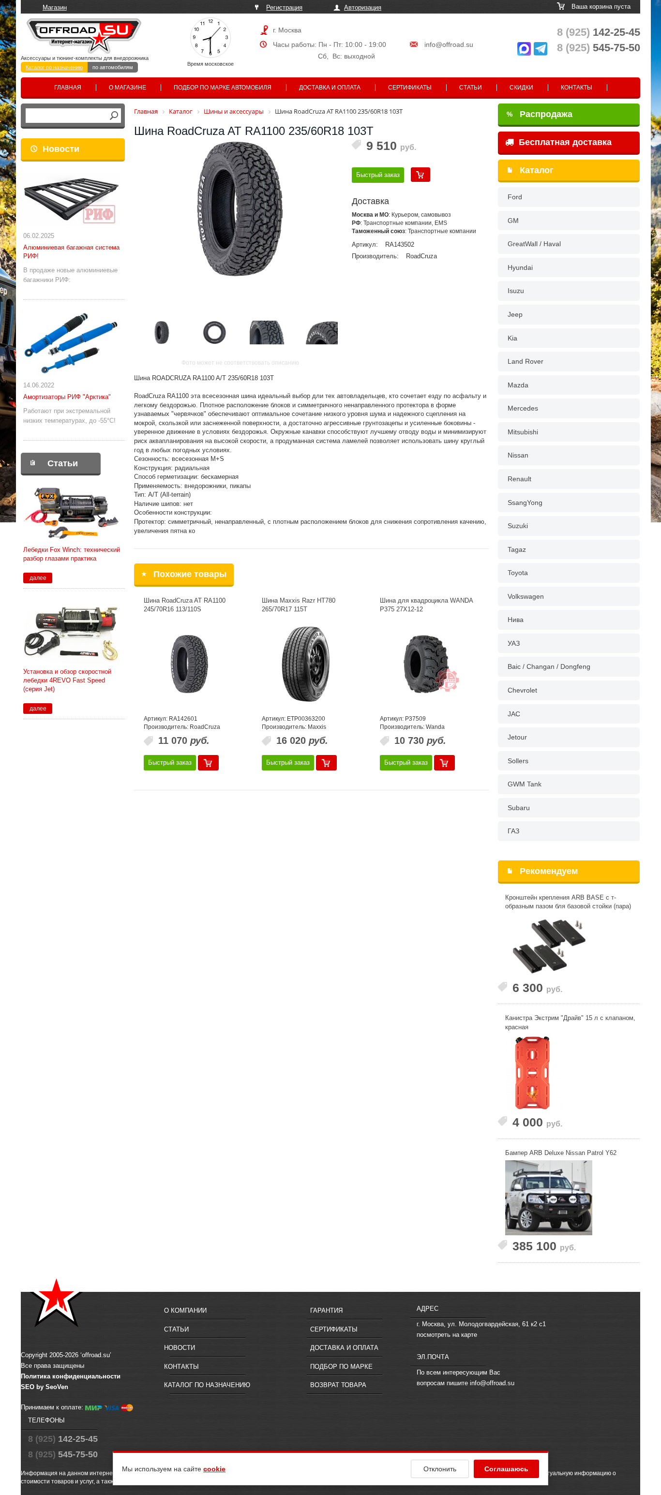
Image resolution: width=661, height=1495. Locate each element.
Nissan (518, 455)
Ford (515, 197)
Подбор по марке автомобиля (222, 87)
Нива (516, 619)
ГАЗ (513, 831)
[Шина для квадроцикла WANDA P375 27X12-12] (426, 664)
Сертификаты (410, 87)
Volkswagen (526, 596)
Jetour (517, 737)
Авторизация (362, 7)
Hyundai (520, 267)
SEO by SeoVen (44, 1387)
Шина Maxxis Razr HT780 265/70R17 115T (298, 605)
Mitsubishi (523, 432)
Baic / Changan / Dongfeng (549, 666)
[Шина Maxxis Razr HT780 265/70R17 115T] (308, 664)
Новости (61, 149)
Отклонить (439, 1469)
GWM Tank (524, 784)
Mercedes (523, 408)
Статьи (470, 87)
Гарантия (326, 1310)
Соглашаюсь (506, 1469)
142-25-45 (598, 32)
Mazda (518, 385)
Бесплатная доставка (564, 142)
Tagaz (517, 549)
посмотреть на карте (447, 1334)
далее (38, 578)
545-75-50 (598, 48)
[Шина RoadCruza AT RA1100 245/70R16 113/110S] (190, 664)
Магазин (55, 7)
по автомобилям (112, 67)
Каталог (537, 170)
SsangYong (525, 502)
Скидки (521, 87)
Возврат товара (338, 1385)
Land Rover (525, 361)
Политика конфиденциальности (70, 1376)
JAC (514, 714)
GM (513, 220)
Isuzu (516, 291)
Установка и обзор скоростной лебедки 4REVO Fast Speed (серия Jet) (67, 680)
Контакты (576, 87)
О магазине (127, 87)
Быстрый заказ (378, 174)
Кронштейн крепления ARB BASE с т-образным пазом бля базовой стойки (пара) (568, 902)
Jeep (515, 314)
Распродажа (539, 114)
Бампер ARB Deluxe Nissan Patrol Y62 (560, 1152)
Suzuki (518, 526)
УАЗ (514, 643)
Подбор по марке (341, 1366)
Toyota (518, 573)
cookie (214, 1469)
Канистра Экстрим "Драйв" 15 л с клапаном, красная (570, 1022)
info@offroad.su (448, 44)
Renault (519, 479)
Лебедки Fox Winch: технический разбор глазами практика (71, 554)
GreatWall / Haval (534, 244)
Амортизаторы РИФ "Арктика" (67, 396)
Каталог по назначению (54, 67)
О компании (185, 1310)
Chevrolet (522, 690)
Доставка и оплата (330, 87)
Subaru (519, 808)
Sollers (518, 761)
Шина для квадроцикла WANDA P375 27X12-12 (426, 605)
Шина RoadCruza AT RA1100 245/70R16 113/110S (184, 605)
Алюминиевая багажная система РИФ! (71, 252)
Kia (512, 338)
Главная (67, 87)
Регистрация (284, 7)
